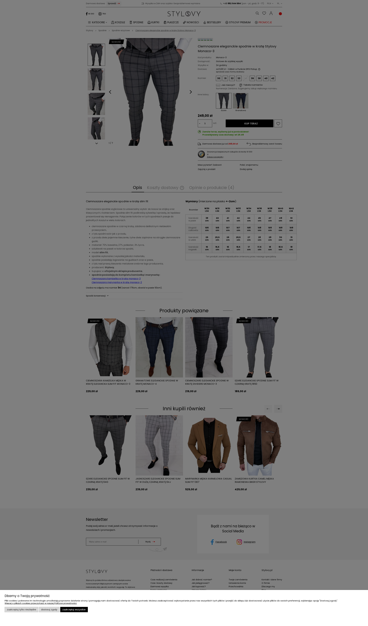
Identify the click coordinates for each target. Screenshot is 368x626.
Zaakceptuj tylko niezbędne (21, 609)
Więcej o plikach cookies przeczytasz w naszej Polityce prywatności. (41, 603)
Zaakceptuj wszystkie (74, 609)
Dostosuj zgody (49, 609)
